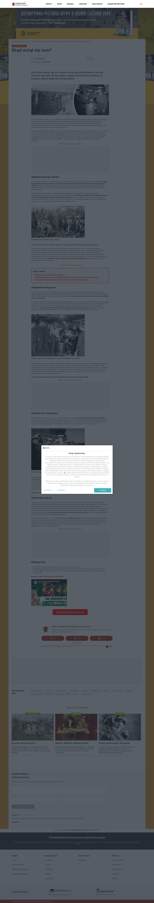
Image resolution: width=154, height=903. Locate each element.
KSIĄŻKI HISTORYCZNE (116, 4)
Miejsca (70, 4)
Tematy (49, 4)
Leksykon (83, 4)
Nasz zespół (97, 4)
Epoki (59, 4)
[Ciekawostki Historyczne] (21, 4)
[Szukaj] (141, 4)
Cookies (71, 485)
